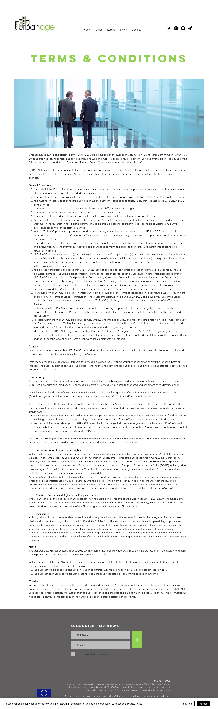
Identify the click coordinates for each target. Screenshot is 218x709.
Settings (187, 703)
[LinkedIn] (176, 28)
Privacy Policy (134, 703)
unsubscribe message (154, 690)
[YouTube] (183, 28)
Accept (203, 703)
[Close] (214, 703)
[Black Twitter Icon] (169, 28)
